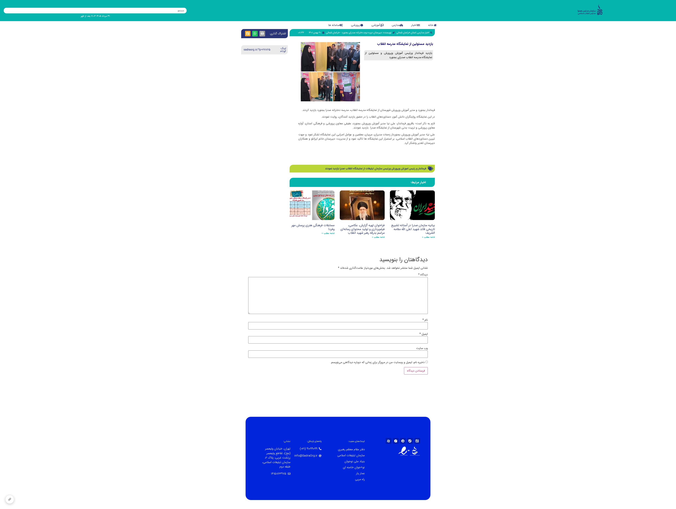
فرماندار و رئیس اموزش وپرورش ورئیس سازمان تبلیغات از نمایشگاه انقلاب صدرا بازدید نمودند (375, 168)
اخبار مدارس (423, 32)
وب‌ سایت (422, 348)
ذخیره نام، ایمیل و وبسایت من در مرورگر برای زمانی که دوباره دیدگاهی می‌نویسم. (377, 362)
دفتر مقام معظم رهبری (351, 449)
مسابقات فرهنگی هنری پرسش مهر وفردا (313, 227)
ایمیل (424, 334)
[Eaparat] (389, 441)
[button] (262, 33)
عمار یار (360, 473)
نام (425, 320)
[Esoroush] (403, 441)
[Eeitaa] (417, 441)
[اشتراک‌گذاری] (9, 499)
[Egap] (396, 441)
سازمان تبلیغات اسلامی (351, 455)
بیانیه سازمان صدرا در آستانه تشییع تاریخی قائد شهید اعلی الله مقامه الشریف (413, 229)
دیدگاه (423, 274)
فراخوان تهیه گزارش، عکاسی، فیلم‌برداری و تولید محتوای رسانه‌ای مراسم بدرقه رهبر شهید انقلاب (362, 229)
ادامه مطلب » (428, 237)
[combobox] (95, 10)
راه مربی (360, 479)
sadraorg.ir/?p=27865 (257, 50)
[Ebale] (410, 441)
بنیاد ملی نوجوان (355, 461)
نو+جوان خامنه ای (354, 467)
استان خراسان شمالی (406, 32)
